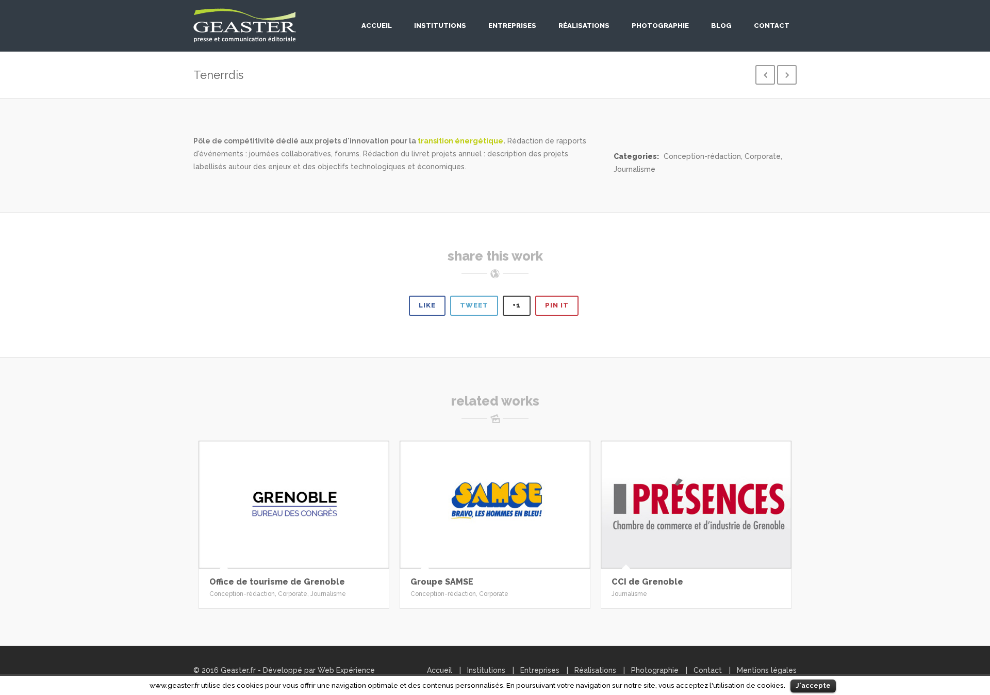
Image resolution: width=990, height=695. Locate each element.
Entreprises (512, 25)
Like (427, 305)
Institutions (440, 25)
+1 (517, 305)
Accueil (376, 25)
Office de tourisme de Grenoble (277, 582)
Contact (771, 25)
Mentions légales (767, 670)
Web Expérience (346, 670)
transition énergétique (460, 141)
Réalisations (583, 25)
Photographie (660, 25)
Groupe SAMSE (441, 582)
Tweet (474, 305)
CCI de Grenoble (647, 582)
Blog (721, 25)
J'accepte (813, 685)
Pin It (557, 305)
